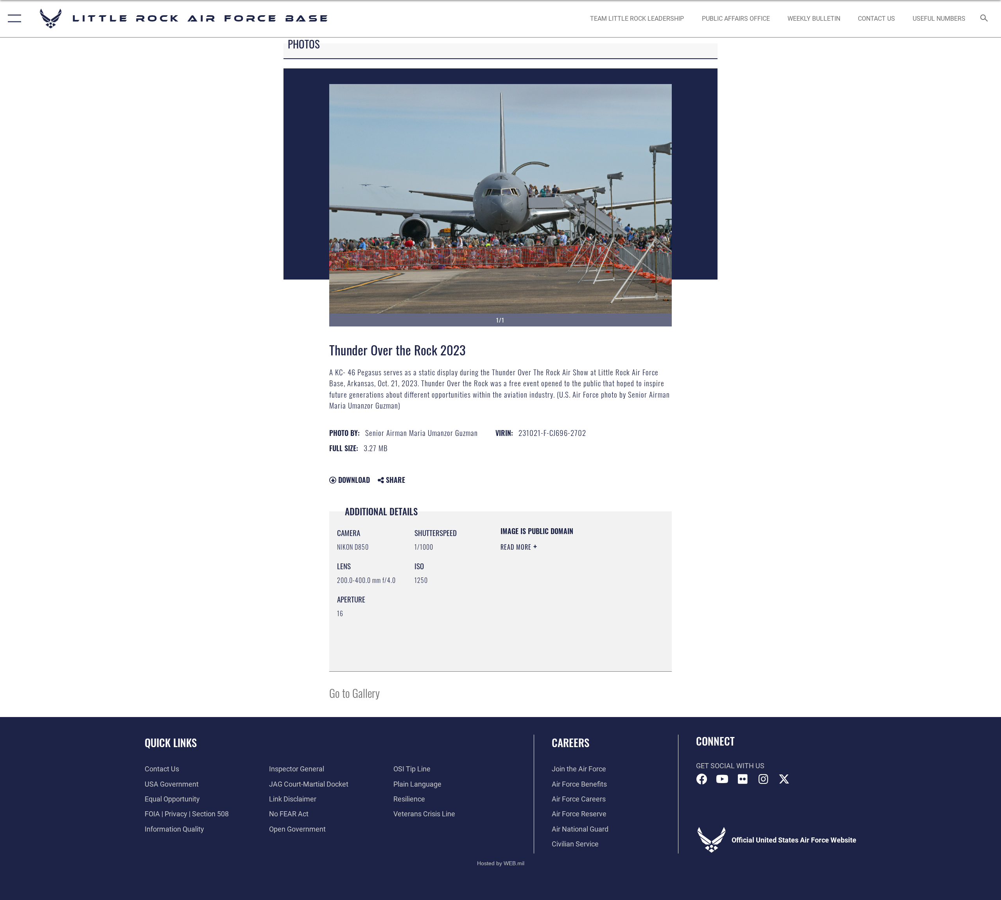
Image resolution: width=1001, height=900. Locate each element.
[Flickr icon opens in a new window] (743, 779)
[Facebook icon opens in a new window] (702, 779)
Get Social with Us (730, 766)
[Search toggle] (984, 19)
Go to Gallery (354, 692)
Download (353, 480)
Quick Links (171, 742)
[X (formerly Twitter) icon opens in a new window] (784, 779)
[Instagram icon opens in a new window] (763, 779)
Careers (570, 742)
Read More (516, 547)
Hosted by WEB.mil (500, 863)
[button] (12, 18)
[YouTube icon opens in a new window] (722, 779)
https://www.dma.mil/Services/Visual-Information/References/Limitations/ (548, 624)
